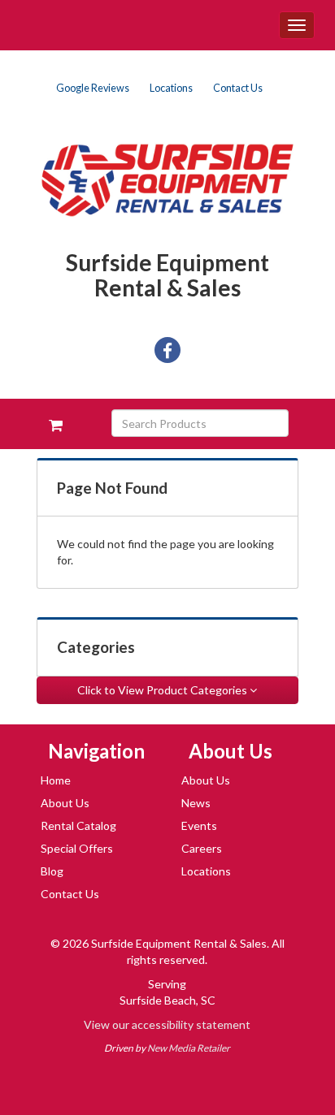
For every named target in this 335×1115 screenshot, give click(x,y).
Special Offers (77, 848)
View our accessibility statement (167, 1024)
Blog (52, 871)
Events (199, 825)
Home (56, 780)
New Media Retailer (188, 1048)
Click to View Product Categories (163, 690)
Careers (201, 848)
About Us (65, 803)
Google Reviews (92, 88)
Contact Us (238, 88)
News (196, 803)
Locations (171, 88)
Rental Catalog (78, 825)
